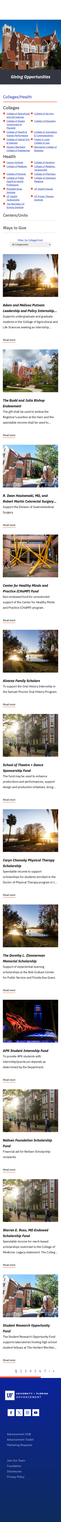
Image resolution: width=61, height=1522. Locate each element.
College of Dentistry (44, 162)
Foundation (14, 1466)
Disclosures (14, 1471)
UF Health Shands (43, 189)
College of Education (45, 121)
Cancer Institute (15, 162)
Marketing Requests (19, 1445)
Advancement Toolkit (20, 1439)
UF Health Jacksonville (13, 198)
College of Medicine (17, 166)
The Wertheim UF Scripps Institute (16, 206)
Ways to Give (14, 227)
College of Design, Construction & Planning (16, 124)
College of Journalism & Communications (45, 134)
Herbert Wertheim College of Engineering (18, 149)
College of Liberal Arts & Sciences (18, 141)
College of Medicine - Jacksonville (45, 168)
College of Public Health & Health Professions (15, 181)
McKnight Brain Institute (14, 191)
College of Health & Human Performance (17, 134)
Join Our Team (16, 1460)
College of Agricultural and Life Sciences (18, 115)
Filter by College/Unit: (30, 240)
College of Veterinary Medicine (45, 180)
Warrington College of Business (45, 149)
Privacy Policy (15, 1477)
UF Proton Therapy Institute (44, 198)
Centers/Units (15, 215)
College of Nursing (16, 174)
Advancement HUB (19, 1434)
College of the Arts (44, 113)
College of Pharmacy (45, 174)
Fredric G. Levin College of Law (42, 141)
